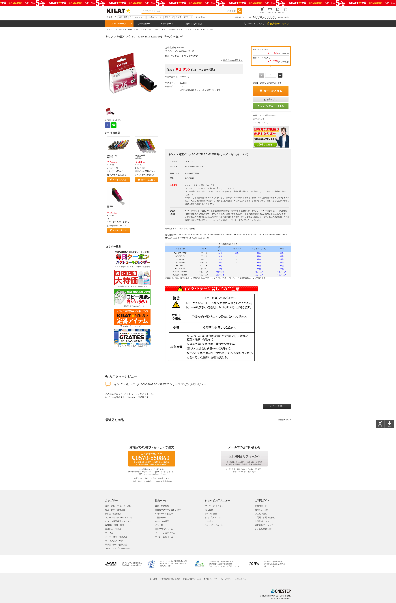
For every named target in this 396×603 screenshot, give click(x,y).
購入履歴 (209, 510)
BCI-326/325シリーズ (184, 51)
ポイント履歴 (211, 513)
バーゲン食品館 (162, 521)
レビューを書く (277, 406)
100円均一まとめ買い (164, 513)
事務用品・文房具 (113, 529)
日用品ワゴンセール (164, 529)
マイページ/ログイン (214, 506)
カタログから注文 (193, 23)
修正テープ (188, 17)
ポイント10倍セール (164, 537)
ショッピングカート (214, 525)
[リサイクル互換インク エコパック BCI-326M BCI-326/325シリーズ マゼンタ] (118, 198)
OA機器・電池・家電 (114, 525)
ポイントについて (260, 122)
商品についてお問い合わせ (264, 115)
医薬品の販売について (192, 579)
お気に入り (272, 99)
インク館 (159, 525)
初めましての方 (262, 510)
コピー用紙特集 (162, 506)
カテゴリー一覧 (119, 23)
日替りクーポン (168, 23)
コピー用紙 (122, 17)
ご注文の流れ (261, 513)
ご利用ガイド (261, 506)
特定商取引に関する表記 (170, 579)
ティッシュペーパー (137, 17)
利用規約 (207, 579)
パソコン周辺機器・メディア (118, 521)
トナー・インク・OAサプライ (118, 517)
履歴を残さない (284, 420)
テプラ (178, 17)
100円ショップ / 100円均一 (117, 548)
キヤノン (169, 51)
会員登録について (263, 521)
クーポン (209, 521)
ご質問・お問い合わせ (265, 517)
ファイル (109, 533)
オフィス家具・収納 (114, 541)
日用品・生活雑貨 (113, 513)
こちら (156, 481)
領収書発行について (264, 525)
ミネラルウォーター (155, 17)
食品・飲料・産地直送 (115, 510)
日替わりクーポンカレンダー (168, 510)
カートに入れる (120, 180)
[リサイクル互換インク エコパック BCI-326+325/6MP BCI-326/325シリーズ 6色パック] (118, 147)
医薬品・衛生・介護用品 (116, 544)
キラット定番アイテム (165, 533)
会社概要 (153, 579)
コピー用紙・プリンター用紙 (118, 506)
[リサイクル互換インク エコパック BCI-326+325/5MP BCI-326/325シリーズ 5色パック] (146, 147)
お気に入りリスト (213, 517)
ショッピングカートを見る (271, 106)
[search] (239, 10)
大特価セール (144, 23)
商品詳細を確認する (233, 60)
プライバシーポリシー (223, 579)
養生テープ (169, 17)
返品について (258, 119)
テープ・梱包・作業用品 (116, 537)
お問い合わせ (240, 579)
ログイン (133, 397)
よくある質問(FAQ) (263, 529)
